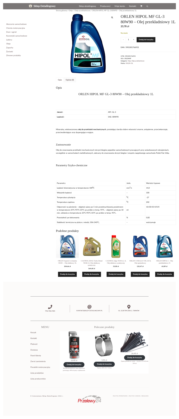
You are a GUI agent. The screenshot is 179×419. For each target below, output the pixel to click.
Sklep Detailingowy (45, 6)
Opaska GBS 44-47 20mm (104, 368)
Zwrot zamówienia (38, 361)
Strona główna (61, 11)
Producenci (105, 6)
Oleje (71, 11)
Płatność (34, 344)
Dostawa (34, 350)
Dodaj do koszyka (146, 40)
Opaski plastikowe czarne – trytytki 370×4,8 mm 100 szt (134, 362)
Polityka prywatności (120, 396)
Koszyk (33, 333)
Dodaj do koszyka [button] (67, 274)
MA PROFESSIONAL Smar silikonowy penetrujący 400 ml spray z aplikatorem (74, 369)
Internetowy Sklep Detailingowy (44, 396)
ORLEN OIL (129, 63)
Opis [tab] (60, 80)
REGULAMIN (145, 396)
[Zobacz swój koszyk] (141, 6)
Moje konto (120, 6)
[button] (112, 17)
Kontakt (132, 6)
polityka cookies (134, 396)
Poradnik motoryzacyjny (40, 367)
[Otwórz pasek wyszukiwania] (147, 6)
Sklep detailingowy (87, 6)
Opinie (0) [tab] (70, 80)
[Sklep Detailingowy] (30, 6)
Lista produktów (37, 373)
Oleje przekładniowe (82, 11)
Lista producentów (38, 379)
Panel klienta (35, 356)
